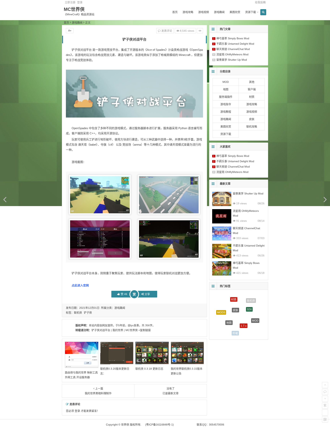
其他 (251, 81)
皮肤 (251, 119)
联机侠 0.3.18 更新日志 (149, 368)
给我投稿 (260, 2)
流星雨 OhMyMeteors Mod (232, 54)
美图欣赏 (235, 12)
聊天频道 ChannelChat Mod (233, 49)
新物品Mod (223, 325)
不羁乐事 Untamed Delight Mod (235, 43)
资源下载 (250, 12)
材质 (251, 96)
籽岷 (235, 329)
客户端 (252, 89)
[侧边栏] (200, 30)
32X (249, 303)
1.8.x (249, 329)
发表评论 (166, 30)
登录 (79, 2)
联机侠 (78, 312)
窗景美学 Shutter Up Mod (231, 59)
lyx (132, 325)
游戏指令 (225, 104)
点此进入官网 (80, 285)
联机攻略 (251, 126)
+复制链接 (144, 330)
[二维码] (325, 419)
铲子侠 (88, 312)
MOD (225, 81)
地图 (225, 89)
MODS (221, 309)
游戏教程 (225, 111)
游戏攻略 (188, 12)
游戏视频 (203, 12)
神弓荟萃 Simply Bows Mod (232, 38)
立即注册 (70, 2)
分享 (147, 294)
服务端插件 (225, 96)
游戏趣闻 (219, 12)
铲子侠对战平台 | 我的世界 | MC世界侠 (114, 330)
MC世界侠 (74, 9)
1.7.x (244, 317)
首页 (175, 12)
